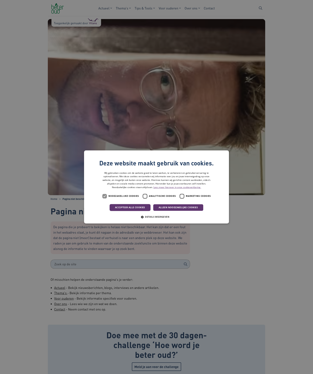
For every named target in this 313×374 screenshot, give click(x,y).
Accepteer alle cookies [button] (130, 207)
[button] (156, 217)
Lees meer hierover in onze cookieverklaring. (177, 187)
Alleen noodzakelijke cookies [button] (178, 207)
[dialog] (156, 187)
